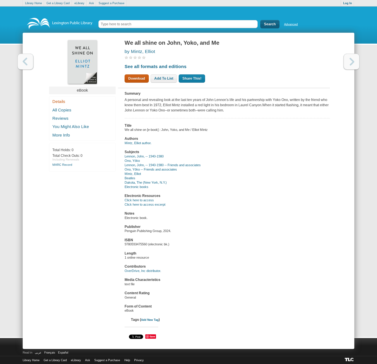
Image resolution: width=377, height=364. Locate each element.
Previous (25, 62)
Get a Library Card (58, 3)
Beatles (130, 178)
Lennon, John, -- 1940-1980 (144, 156)
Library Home (33, 3)
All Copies (61, 110)
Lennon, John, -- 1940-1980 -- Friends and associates (163, 165)
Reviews (60, 118)
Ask (91, 3)
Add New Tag (150, 319)
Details (58, 101)
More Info (61, 135)
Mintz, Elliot (133, 174)
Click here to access (139, 200)
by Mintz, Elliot (140, 51)
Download (136, 78)
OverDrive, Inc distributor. (143, 271)
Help (127, 360)
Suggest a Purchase (111, 3)
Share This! (191, 78)
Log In (347, 3)
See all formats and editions (156, 66)
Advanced (291, 24)
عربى (38, 352)
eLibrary (79, 3)
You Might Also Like (70, 126)
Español (63, 352)
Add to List (163, 78)
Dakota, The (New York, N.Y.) (146, 182)
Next (352, 62)
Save (152, 336)
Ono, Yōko (132, 160)
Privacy (139, 360)
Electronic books (136, 187)
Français (49, 352)
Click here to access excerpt (145, 204)
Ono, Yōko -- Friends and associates (151, 169)
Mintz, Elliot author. (138, 143)
